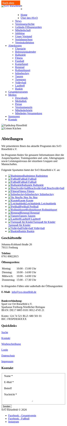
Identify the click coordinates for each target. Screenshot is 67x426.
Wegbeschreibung (11, 344)
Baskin (19, 88)
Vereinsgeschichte (25, 24)
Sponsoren (14, 116)
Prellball (34, 206)
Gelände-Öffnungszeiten (28, 27)
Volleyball (20, 82)
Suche (4, 332)
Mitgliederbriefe (23, 110)
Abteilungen (15, 45)
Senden (6, 406)
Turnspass (20, 79)
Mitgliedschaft (23, 30)
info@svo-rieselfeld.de (24, 292)
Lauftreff (20, 85)
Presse (18, 104)
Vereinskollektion (24, 42)
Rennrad (19, 67)
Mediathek (21, 101)
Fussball (19, 61)
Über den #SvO (29, 17)
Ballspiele (20, 54)
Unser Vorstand (23, 36)
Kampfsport (21, 64)
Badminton (42, 175)
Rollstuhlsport (22, 70)
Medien (12, 94)
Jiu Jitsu (33, 197)
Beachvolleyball (55, 188)
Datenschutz (8, 355)
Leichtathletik (48, 203)
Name (8, 376)
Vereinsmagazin (23, 107)
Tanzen (19, 76)
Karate (29, 200)
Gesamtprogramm (18, 91)
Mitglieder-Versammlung (28, 113)
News (18, 21)
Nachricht (10, 394)
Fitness (19, 57)
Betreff (8, 388)
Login (4, 349)
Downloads (21, 97)
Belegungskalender (25, 51)
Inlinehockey (22, 73)
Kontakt (12, 119)
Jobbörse (20, 33)
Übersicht (20, 48)
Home (24, 14)
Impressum (7, 361)
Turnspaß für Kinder (19, 225)
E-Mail (9, 382)
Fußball (32, 178)
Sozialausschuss (23, 39)
